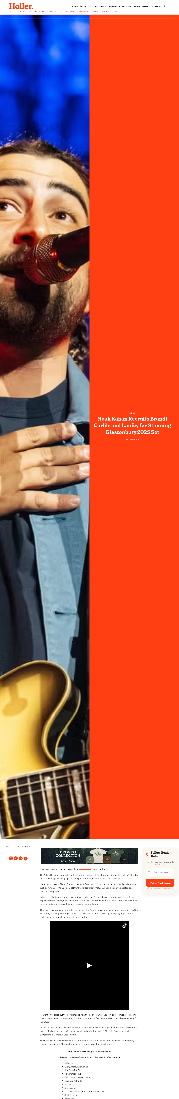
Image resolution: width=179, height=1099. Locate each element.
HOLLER (12, 11)
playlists (114, 6)
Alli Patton (133, 439)
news (75, 6)
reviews (126, 6)
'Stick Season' (104, 1014)
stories (146, 6)
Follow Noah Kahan (160, 883)
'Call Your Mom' (114, 900)
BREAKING (33, 11)
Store (103, 6)
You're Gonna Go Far (87, 913)
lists (83, 6)
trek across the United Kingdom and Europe (103, 1027)
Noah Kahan (85, 869)
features (157, 6)
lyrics (136, 6)
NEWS (22, 11)
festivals (93, 6)
